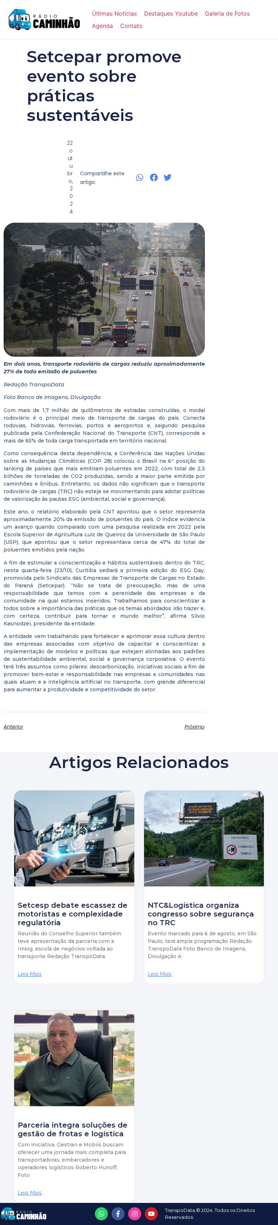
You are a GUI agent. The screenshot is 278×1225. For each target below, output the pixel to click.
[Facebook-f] (118, 1213)
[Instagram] (134, 1213)
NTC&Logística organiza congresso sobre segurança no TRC (201, 914)
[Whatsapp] (101, 1213)
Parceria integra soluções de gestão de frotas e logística (72, 1129)
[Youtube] (151, 1213)
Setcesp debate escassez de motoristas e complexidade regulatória (72, 914)
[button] (140, 177)
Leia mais (30, 974)
